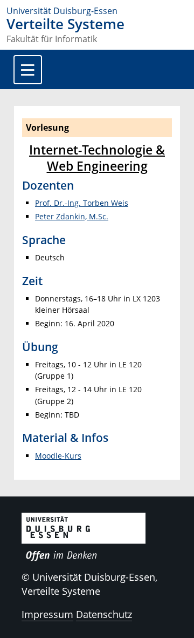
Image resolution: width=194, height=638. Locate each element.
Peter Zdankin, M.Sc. (71, 216)
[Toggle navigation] (27, 69)
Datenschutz (104, 614)
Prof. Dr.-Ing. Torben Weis (81, 203)
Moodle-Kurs (58, 456)
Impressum (47, 614)
